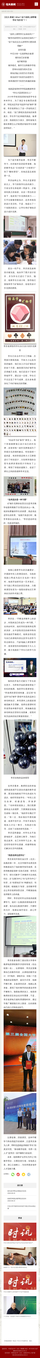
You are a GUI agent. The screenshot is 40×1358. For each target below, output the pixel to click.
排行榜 (20, 1185)
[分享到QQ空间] (23, 1174)
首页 (8, 11)
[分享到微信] (12, 1174)
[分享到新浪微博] (18, 1174)
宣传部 (23, 1348)
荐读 (20, 1218)
